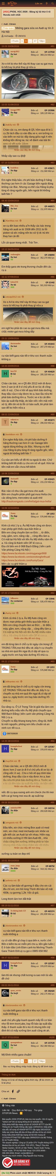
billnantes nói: (12, 681)
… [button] (30, 41)
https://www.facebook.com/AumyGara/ (22, 560)
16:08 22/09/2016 (10, 473)
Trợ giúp (38, 1110)
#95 (52, 802)
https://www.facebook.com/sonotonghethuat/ (26, 556)
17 (35, 41)
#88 (52, 366)
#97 (52, 905)
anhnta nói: (11, 880)
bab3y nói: (11, 124)
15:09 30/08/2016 (10, 46)
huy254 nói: (11, 761)
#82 (52, 104)
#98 (52, 957)
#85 (52, 249)
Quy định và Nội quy (22, 1110)
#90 (52, 473)
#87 (52, 338)
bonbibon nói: (12, 434)
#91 (52, 508)
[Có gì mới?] (47, 3)
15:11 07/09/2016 (10, 277)
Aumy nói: (11, 613)
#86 (52, 277)
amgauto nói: (12, 822)
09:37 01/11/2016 (10, 957)
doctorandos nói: (14, 925)
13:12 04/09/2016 (10, 249)
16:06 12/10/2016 (10, 508)
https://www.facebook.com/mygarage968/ (24, 553)
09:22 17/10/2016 (10, 661)
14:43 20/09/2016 (10, 366)
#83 (52, 162)
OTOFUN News (10, 1113)
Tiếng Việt (9, 1105)
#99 (52, 985)
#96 (52, 860)
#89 (52, 414)
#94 (52, 741)
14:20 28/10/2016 (10, 741)
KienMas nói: (12, 220)
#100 (51, 1037)
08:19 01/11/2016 (10, 905)
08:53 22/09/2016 (10, 414)
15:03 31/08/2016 (10, 104)
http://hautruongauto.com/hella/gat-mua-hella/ (26, 501)
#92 (52, 593)
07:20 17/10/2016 (10, 593)
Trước (16, 41)
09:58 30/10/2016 (10, 802)
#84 (52, 200)
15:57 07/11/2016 (10, 1037)
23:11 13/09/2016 (10, 338)
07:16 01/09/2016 (10, 162)
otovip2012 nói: (13, 297)
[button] (3, 3)
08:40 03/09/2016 (10, 200)
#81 (52, 46)
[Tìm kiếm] (52, 3)
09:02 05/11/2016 (10, 985)
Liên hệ (5, 1110)
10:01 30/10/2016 (10, 860)
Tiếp (41, 41)
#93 (52, 661)
